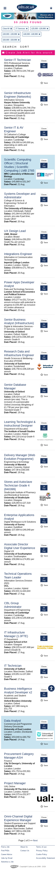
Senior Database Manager (15, 386)
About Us (24, 847)
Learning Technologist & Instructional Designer (20, 423)
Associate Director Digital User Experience (19, 546)
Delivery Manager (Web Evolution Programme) (19, 456)
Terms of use (41, 847)
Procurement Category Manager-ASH (19, 755)
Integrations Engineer (18, 254)
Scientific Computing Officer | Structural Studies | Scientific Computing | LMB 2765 (19, 165)
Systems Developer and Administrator (19, 195)
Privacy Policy (42, 851)
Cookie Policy (41, 854)
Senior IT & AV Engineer (13, 129)
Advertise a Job (7, 862)
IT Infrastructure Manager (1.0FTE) (16, 634)
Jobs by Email (6, 858)
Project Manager (15, 783)
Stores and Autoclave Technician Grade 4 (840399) (18, 485)
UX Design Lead (15, 231)
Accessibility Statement (45, 858)
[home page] (27, 11)
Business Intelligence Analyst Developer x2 (18, 690)
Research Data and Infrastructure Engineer (19, 353)
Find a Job (5, 847)
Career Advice (6, 854)
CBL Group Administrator (12, 605)
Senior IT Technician (17, 60)
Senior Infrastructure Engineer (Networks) (17, 94)
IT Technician (12, 665)
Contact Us (24, 851)
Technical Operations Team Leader (18, 575)
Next (35, 840)
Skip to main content (11, 2)
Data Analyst (12, 720)
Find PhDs (5, 851)
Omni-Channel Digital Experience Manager (18, 818)
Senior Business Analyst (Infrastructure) (19, 321)
